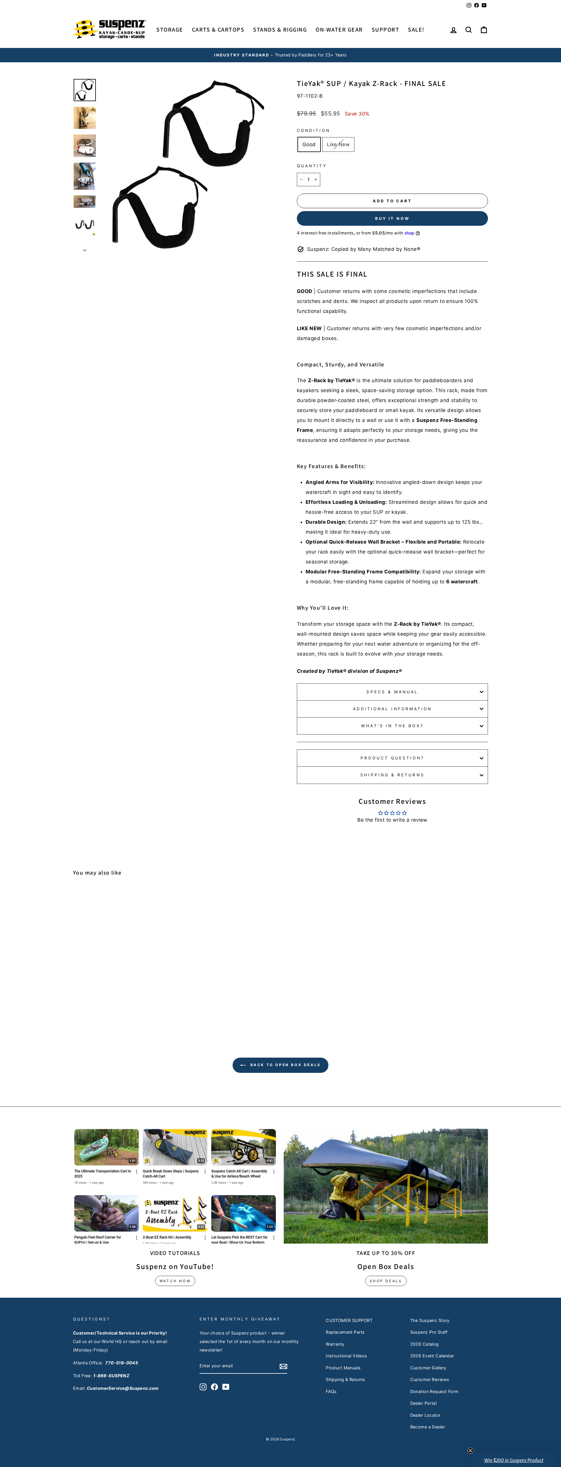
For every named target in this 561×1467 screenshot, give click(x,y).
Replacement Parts (345, 1332)
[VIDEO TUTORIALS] (175, 1186)
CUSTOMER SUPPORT (349, 1320)
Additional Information (392, 708)
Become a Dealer (427, 1426)
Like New (338, 144)
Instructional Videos (346, 1355)
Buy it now (392, 218)
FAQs (331, 1391)
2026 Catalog (424, 1344)
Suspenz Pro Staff (429, 1332)
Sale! (416, 29)
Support (385, 29)
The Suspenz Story (430, 1320)
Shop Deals (386, 1281)
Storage (169, 29)
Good (309, 144)
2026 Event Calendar (432, 1355)
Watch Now (175, 1281)
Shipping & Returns (392, 775)
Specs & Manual (392, 691)
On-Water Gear (339, 29)
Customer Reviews (429, 1379)
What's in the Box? (392, 725)
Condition (313, 130)
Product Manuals (343, 1367)
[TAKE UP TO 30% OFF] (386, 1186)
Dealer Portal (423, 1403)
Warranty (335, 1344)
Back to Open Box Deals (284, 1065)
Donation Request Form (434, 1391)
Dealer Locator (425, 1415)
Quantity (312, 165)
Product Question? (392, 758)
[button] (513, 1459)
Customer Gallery (428, 1367)
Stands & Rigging (280, 29)
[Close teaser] (470, 1451)
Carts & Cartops (218, 29)
